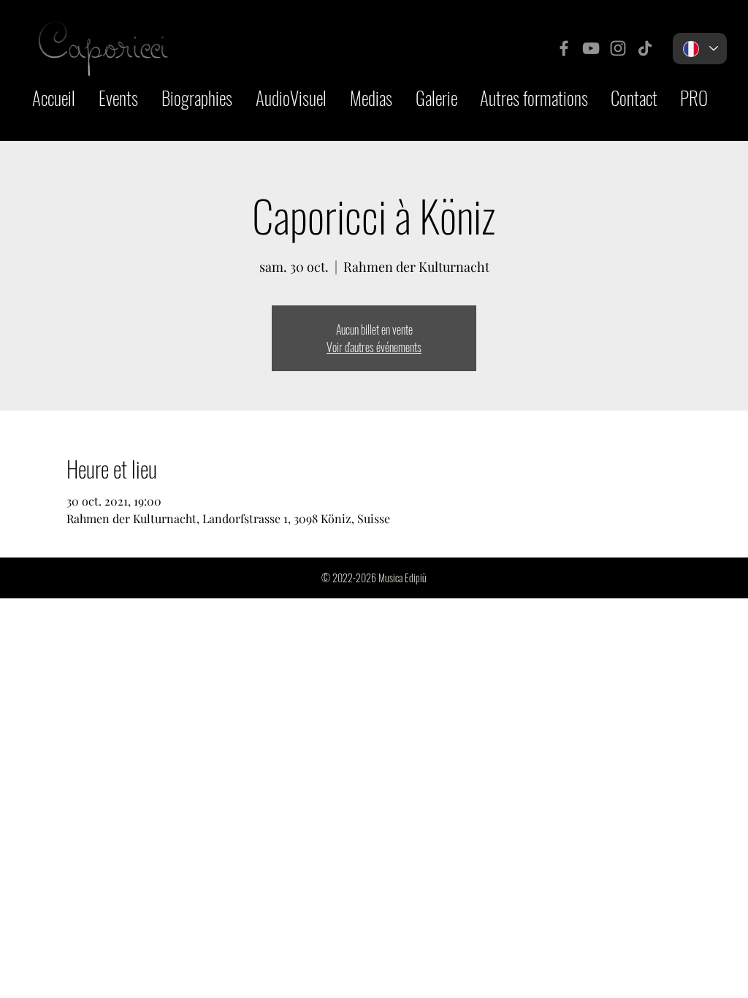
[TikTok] (645, 48)
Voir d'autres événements (374, 347)
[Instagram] (618, 48)
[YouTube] (591, 48)
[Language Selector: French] (700, 48)
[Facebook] (564, 48)
